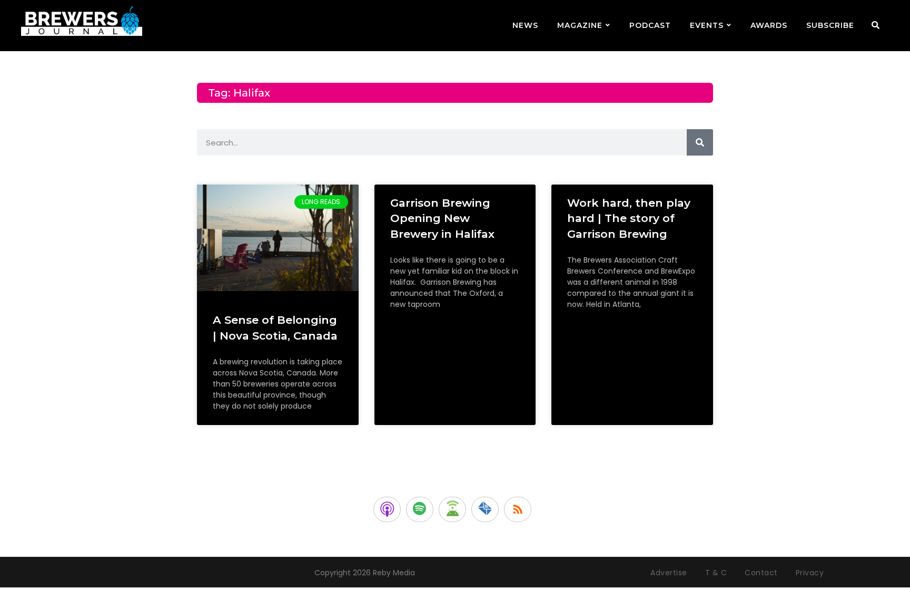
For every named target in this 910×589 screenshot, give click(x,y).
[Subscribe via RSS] (517, 509)
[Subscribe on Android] (452, 509)
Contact (761, 572)
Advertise (668, 572)
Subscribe (830, 25)
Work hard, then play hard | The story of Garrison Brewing (628, 218)
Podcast (650, 25)
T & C (716, 572)
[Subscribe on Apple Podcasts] (387, 509)
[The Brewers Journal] (81, 19)
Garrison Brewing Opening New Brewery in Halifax (442, 218)
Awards (768, 25)
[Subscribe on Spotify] (419, 509)
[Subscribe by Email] (485, 509)
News (525, 25)
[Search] (700, 142)
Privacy (810, 572)
